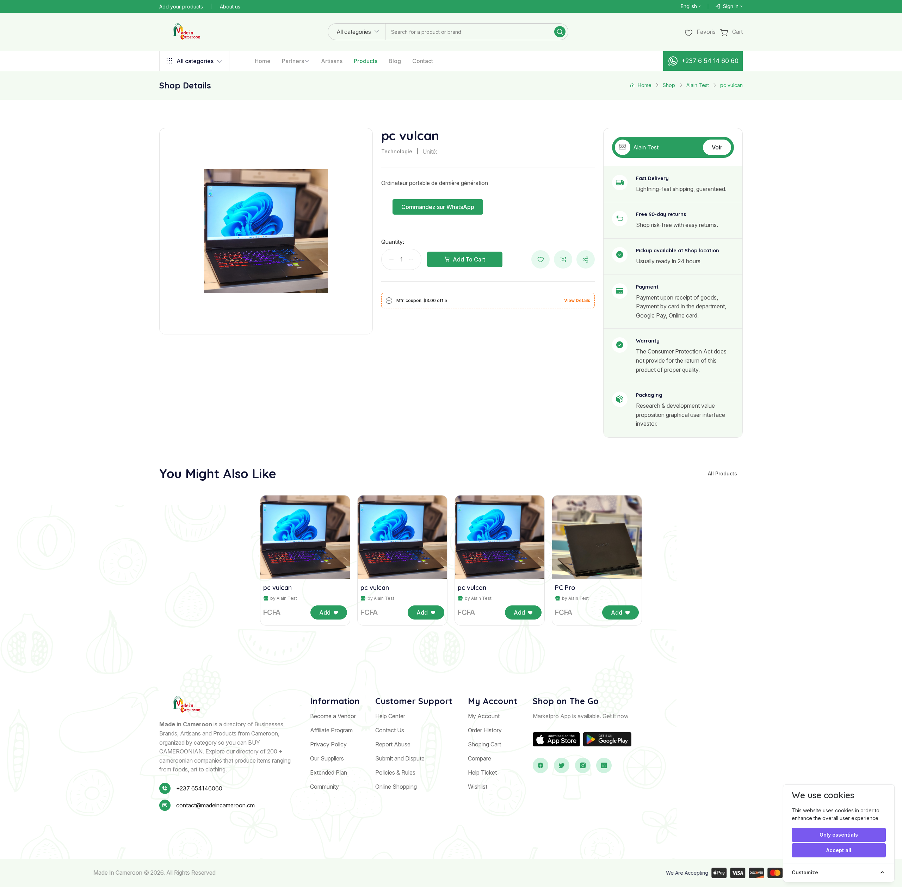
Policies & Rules (395, 772)
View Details (577, 300)
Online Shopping (396, 786)
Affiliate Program (331, 730)
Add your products (181, 7)
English (689, 6)
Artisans (331, 60)
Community (324, 786)
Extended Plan (328, 772)
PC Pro (565, 588)
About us (230, 7)
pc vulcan (277, 588)
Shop (669, 85)
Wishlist (477, 786)
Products (365, 60)
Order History (485, 730)
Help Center (390, 716)
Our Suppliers (327, 758)
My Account (484, 716)
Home (263, 60)
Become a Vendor (333, 716)
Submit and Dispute (400, 758)
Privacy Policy (328, 744)
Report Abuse (392, 744)
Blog (395, 60)
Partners (293, 60)
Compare (479, 758)
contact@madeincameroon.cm (215, 805)
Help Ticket (482, 772)
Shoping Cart (484, 744)
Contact (422, 60)
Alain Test (697, 85)
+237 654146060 (199, 788)
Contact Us (389, 730)
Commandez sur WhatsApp (437, 206)
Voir (717, 147)
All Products (722, 473)
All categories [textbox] (353, 31)
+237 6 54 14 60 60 (710, 60)
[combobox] (356, 31)
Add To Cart (469, 259)
